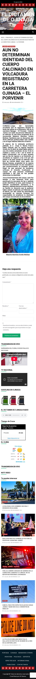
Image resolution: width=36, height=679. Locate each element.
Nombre (5, 306)
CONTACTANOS (22, 664)
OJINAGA (5, 46)
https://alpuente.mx (13, 438)
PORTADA (5, 653)
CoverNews (13, 676)
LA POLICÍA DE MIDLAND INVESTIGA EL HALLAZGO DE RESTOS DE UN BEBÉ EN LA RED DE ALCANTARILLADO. (17, 641)
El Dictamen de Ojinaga (18, 17)
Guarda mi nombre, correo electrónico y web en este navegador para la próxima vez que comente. (17, 327)
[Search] (33, 32)
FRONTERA (5, 635)
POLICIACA (16, 566)
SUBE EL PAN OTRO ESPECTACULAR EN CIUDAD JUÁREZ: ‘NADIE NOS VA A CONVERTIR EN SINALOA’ (17, 607)
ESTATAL (5, 502)
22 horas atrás (7, 542)
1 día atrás (6, 576)
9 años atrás (7, 102)
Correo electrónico (23, 307)
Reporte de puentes (9, 426)
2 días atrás (6, 611)
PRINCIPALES (12, 46)
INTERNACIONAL (13, 635)
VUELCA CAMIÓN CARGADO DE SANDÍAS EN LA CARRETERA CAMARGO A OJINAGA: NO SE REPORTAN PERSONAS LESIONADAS (17, 572)
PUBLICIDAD (11, 664)
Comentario (6, 282)
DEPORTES (26, 656)
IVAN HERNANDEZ (16, 102)
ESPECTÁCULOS (11, 660)
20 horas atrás (7, 510)
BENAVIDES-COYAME (25, 653)
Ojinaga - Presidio (7, 428)
